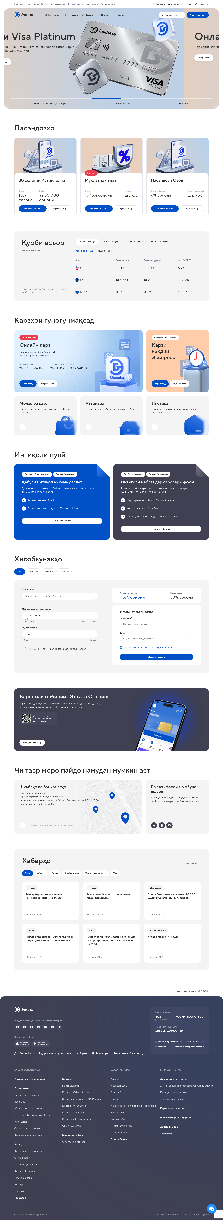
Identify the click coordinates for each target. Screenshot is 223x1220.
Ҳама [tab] (27, 873)
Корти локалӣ (70, 1085)
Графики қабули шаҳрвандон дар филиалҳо (52, 825)
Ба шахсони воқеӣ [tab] (87, 241)
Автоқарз (20, 1184)
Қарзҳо (18, 1144)
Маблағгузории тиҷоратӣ (175, 1117)
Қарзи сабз (117, 1112)
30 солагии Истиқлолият (29, 1108)
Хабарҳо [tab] (41, 873)
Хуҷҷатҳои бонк (108, 4)
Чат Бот (188, 4)
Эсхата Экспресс (121, 1092)
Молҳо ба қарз (23, 1178)
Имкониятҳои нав (121, 1126)
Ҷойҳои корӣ (100, 1053)
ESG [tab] (115, 873)
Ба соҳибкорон (41, 4)
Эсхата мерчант (120, 1132)
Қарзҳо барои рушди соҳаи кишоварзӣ (134, 1106)
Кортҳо (66, 1079)
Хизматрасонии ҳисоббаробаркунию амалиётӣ (188, 1085)
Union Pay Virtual (72, 1126)
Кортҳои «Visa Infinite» (75, 1092)
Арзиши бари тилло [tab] (158, 241)
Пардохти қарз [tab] (104, 250)
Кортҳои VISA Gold (73, 1112)
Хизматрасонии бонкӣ (173, 1079)
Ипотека (105, 15)
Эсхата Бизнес (119, 1139)
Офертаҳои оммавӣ (74, 1142)
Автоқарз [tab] (33, 571)
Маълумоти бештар (62, 521)
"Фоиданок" (21, 1122)
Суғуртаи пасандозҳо (27, 1128)
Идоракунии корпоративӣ (55, 1053)
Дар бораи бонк (75, 4)
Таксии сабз (118, 1119)
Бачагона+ (20, 1101)
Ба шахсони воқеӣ (22, 4)
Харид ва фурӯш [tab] (84, 250)
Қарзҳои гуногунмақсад (28, 1151)
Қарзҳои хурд (119, 1085)
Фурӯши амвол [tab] (72, 873)
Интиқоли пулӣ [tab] (135, 241)
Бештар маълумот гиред (30, 62)
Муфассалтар (59, 208)
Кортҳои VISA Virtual (74, 1106)
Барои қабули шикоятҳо (170, 1041)
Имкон (115, 1099)
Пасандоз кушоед (32, 208)
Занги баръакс (197, 1041)
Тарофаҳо (20, 1198)
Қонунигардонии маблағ (29, 1135)
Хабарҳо (81, 1053)
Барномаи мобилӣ (173, 16)
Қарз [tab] (19, 571)
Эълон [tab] (55, 873)
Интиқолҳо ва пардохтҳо (29, 1079)
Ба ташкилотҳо (58, 4)
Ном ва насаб (126, 618)
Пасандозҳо (21, 1088)
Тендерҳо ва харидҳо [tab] (95, 873)
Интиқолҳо (53, 15)
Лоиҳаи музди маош (172, 1099)
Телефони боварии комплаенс (189, 1046)
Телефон (124, 633)
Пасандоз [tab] (64, 571)
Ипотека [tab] (49, 571)
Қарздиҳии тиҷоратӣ (172, 1108)
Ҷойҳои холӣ (92, 4)
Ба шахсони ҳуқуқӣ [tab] (112, 241)
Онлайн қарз (22, 1158)
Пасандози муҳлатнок (27, 1095)
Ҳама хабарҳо (190, 863)
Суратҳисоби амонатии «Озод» (33, 1115)
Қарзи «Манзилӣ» (24, 1171)
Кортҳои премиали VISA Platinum (82, 1099)
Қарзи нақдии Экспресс (28, 1164)
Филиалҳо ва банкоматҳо (167, 4)
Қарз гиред (28, 383)
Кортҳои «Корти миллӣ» (76, 1119)
